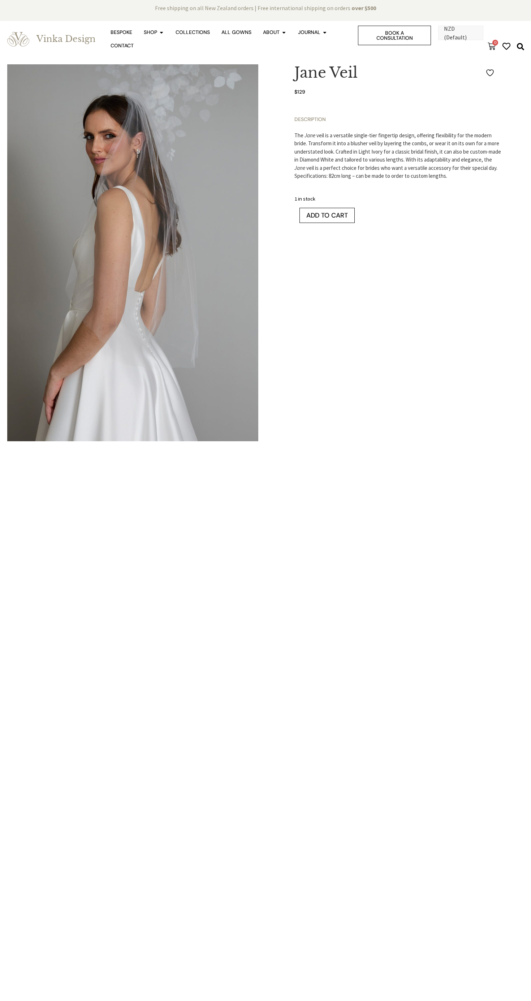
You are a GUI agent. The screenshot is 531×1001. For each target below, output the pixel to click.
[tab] (310, 119)
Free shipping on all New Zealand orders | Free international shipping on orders (265, 8)
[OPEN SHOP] (161, 32)
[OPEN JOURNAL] (324, 32)
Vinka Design (66, 39)
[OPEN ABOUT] (283, 32)
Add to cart (327, 215)
